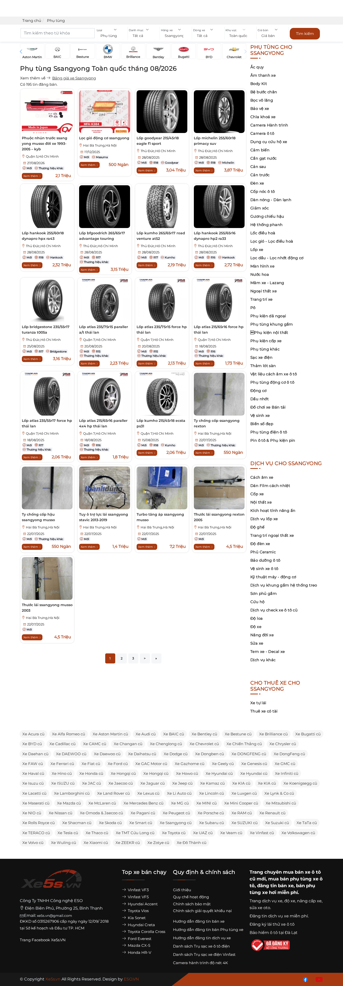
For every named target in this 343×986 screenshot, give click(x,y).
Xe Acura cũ (33, 734)
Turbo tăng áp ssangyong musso (160, 517)
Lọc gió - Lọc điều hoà (271, 241)
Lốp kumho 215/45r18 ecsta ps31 (161, 423)
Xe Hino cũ (62, 773)
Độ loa (256, 618)
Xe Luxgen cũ (244, 793)
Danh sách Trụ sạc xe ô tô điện (201, 946)
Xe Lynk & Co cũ (279, 793)
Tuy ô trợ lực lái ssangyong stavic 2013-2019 (103, 517)
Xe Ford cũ (118, 763)
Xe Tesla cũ (68, 832)
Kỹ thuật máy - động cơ (273, 576)
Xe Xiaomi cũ (96, 842)
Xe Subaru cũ (211, 822)
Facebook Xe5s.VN (49, 939)
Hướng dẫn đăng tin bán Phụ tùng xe (208, 929)
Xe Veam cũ (231, 832)
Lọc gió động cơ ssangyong (104, 138)
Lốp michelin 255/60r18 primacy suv (215, 141)
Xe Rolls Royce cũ (38, 822)
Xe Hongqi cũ (123, 773)
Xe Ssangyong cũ (176, 822)
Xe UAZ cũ (203, 832)
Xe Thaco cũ (97, 832)
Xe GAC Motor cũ (151, 763)
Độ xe (255, 626)
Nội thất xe (261, 502)
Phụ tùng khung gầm (271, 324)
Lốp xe (256, 249)
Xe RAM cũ (242, 813)
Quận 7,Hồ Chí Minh (99, 340)
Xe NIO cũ (31, 813)
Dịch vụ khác (263, 659)
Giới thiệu (182, 889)
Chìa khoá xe (263, 116)
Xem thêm (31, 176)
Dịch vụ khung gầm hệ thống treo (283, 585)
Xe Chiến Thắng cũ (244, 743)
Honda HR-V (139, 952)
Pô (253, 307)
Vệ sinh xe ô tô (264, 568)
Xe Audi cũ (146, 734)
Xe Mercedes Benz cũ (143, 803)
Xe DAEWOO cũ (71, 753)
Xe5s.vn (53, 979)
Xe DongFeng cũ (289, 753)
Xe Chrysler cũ (282, 743)
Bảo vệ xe (259, 108)
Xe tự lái (258, 702)
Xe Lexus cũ (148, 793)
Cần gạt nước (263, 158)
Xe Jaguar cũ (152, 783)
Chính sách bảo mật (192, 904)
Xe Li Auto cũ (179, 793)
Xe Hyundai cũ (219, 773)
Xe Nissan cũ (60, 813)
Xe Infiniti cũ (286, 773)
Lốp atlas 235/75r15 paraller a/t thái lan (103, 330)
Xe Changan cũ (128, 743)
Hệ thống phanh (266, 224)
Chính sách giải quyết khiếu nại (202, 910)
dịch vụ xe (272, 901)
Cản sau (258, 166)
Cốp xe (257, 493)
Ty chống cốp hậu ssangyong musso (38, 517)
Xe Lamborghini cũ (72, 793)
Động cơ (258, 390)
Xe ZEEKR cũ (128, 842)
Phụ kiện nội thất (269, 332)
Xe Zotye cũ (158, 842)
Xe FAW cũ (32, 763)
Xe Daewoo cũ (107, 753)
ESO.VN (131, 979)
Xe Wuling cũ (63, 842)
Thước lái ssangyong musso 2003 (47, 608)
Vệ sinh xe (260, 415)
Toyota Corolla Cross (146, 931)
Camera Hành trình (269, 125)
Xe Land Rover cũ (113, 793)
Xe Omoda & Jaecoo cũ (101, 813)
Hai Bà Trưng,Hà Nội (100, 145)
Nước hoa (259, 274)
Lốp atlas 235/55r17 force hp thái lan (47, 423)
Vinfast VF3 (138, 889)
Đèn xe (257, 183)
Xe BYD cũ (32, 743)
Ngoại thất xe (263, 291)
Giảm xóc (259, 208)
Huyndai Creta (141, 924)
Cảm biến (259, 150)
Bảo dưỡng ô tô (265, 560)
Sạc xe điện (261, 357)
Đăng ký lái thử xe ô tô (272, 924)
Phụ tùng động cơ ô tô (272, 382)
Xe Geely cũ (223, 763)
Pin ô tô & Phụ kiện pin (272, 440)
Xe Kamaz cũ (212, 783)
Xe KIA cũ (241, 783)
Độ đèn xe (260, 543)
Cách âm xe (261, 477)
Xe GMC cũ (285, 763)
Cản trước (259, 174)
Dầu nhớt (259, 398)
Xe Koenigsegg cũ (300, 783)
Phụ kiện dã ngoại (268, 315)
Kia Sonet (136, 917)
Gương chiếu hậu (267, 216)
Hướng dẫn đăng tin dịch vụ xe (202, 937)
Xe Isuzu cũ (33, 783)
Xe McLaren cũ (102, 803)
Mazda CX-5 (138, 945)
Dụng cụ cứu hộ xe (268, 141)
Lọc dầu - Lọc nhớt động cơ (277, 257)
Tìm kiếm (305, 33)
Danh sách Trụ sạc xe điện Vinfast (204, 954)
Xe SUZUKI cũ (245, 822)
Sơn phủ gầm (263, 593)
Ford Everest (139, 938)
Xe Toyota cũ (174, 832)
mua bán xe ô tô (302, 872)
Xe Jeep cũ (182, 783)
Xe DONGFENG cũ (249, 753)
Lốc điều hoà (262, 233)
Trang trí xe (261, 299)
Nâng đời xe (262, 635)
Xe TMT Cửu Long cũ (135, 832)
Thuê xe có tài (263, 711)
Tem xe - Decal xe (267, 651)
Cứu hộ (257, 601)
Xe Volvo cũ (32, 842)
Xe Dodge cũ (176, 753)
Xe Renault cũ (272, 813)
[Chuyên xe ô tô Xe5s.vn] (51, 883)
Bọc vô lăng (261, 100)
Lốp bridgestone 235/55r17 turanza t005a (46, 330)
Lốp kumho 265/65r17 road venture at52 (161, 236)
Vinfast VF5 (138, 896)
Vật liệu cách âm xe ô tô (273, 374)
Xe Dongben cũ (209, 753)
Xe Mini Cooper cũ (241, 803)
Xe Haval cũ (33, 773)
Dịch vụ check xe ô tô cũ (274, 610)
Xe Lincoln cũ (211, 793)
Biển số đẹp (261, 423)
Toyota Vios (138, 910)
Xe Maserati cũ (35, 803)
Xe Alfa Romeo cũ (68, 734)
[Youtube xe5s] (318, 979)
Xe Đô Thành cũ (191, 842)
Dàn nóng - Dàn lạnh (270, 199)
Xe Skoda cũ (110, 822)
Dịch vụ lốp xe (264, 518)
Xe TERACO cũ (36, 832)
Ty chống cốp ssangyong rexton (217, 423)
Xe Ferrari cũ (62, 763)
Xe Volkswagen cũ (298, 832)
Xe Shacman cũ (76, 822)
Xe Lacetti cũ (34, 793)
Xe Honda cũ (91, 773)
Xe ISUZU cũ (63, 783)
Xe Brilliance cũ (273, 734)
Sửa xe (256, 643)
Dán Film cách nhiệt (270, 485)
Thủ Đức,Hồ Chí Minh (158, 151)
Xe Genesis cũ (254, 763)
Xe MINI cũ (206, 803)
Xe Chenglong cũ (166, 743)
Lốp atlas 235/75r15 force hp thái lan (162, 330)
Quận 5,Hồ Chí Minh (42, 156)
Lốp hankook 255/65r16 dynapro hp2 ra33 (215, 236)
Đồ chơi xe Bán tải (268, 407)
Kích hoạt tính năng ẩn (272, 510)
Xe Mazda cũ (69, 803)
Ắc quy (257, 67)
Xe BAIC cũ (173, 734)
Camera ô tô (262, 133)
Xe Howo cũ (187, 773)
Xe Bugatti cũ (308, 734)
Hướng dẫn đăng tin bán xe (198, 921)
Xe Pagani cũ (143, 813)
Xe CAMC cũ (94, 743)
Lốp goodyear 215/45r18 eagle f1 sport (158, 141)
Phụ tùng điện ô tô (268, 432)
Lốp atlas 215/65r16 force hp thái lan (219, 330)
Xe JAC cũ (91, 783)
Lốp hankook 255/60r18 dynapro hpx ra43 (43, 236)
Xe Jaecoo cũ (120, 783)
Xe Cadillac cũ (62, 743)
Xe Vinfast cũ (262, 832)
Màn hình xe (262, 266)
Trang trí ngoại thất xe (272, 535)
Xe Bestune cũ (238, 734)
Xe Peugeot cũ (176, 813)
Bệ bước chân (263, 91)
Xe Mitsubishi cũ (281, 803)
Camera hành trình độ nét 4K (200, 962)
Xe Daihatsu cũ (142, 753)
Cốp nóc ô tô (262, 191)
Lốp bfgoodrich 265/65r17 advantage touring (102, 236)
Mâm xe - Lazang (267, 282)
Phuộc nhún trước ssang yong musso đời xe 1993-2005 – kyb (44, 143)
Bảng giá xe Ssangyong (74, 78)
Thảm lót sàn (263, 365)
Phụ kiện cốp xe (266, 340)
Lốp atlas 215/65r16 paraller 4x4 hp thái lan (103, 423)
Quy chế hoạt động (191, 896)
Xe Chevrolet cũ (204, 743)
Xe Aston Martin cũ (110, 734)
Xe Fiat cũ (91, 763)
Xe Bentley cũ (204, 734)
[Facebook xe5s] (304, 979)
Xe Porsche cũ (211, 813)
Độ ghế (257, 527)
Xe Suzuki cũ (277, 822)
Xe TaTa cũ (307, 822)
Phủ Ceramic (263, 552)
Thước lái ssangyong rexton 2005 (219, 517)
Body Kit (258, 83)
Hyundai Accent (142, 904)
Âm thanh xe (263, 75)
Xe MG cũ (180, 803)
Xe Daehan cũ (35, 753)
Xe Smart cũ (140, 822)
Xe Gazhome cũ (189, 763)
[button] (112, 36)
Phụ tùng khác (264, 349)
